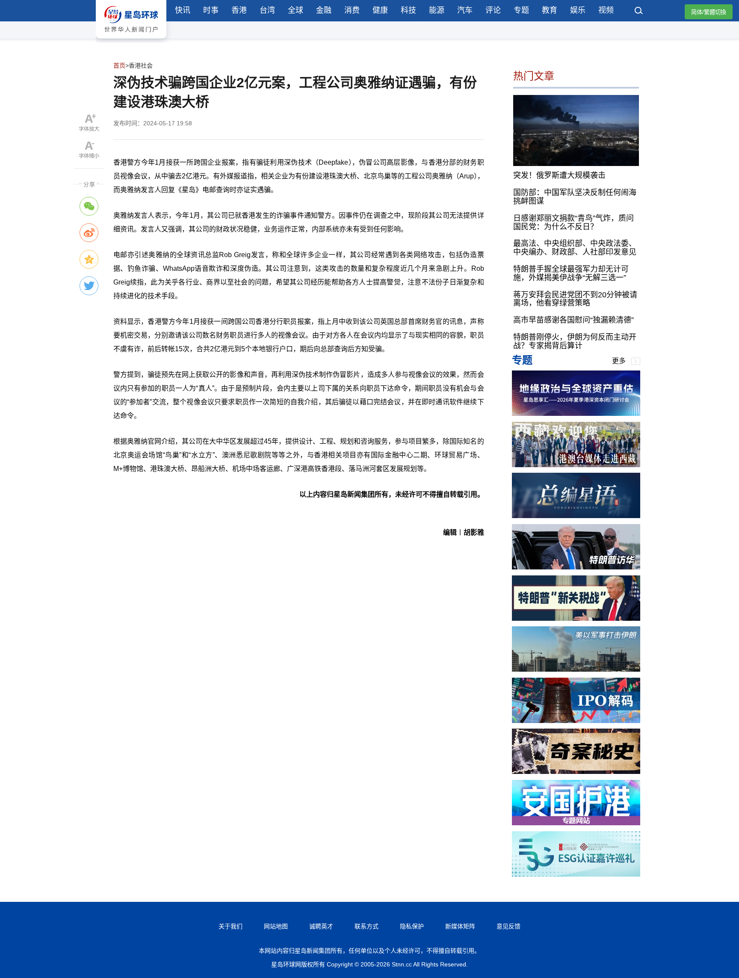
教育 (549, 10)
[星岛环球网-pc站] (131, 40)
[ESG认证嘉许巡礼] (576, 874)
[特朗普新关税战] (576, 618)
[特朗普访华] (576, 567)
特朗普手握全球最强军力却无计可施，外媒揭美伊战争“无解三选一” (571, 273)
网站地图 (276, 926)
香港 (239, 10)
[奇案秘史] (576, 771)
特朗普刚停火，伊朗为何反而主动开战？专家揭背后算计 (574, 341)
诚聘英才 (321, 926)
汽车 (465, 10)
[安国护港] (576, 823)
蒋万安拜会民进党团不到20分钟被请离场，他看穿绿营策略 (575, 299)
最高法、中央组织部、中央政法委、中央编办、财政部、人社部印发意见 (574, 247)
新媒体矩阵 (460, 926)
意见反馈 (508, 926)
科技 (408, 10)
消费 (352, 10)
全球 (295, 10)
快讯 (182, 10)
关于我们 (230, 926)
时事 (211, 10)
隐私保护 (412, 926)
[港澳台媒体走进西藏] (576, 464)
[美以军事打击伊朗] (576, 669)
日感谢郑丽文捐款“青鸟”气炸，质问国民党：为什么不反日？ (573, 222)
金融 (323, 10)
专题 (521, 10)
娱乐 (577, 10)
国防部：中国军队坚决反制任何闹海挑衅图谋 (574, 196)
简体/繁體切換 (708, 12)
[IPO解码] (576, 720)
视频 (606, 10)
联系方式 (366, 926)
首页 (119, 65)
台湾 (267, 10)
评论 (493, 10)
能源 (436, 10)
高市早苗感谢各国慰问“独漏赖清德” (573, 320)
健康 (380, 10)
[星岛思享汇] (576, 413)
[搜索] (639, 11)
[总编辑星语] (576, 515)
